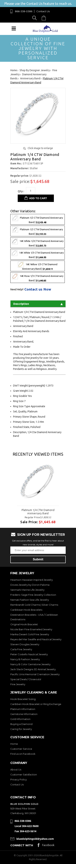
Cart (45, 18)
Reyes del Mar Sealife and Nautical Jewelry (35, 639)
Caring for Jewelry (21, 729)
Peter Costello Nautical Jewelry (29, 654)
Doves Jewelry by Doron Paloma (29, 584)
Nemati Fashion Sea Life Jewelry (29, 599)
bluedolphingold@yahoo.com (35, 839)
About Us (15, 769)
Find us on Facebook (22, 753)
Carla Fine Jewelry (21, 649)
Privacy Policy (18, 779)
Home (14, 743)
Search (35, 18)
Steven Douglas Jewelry (24, 644)
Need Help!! (16, 289)
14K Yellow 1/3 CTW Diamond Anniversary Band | (39, 266)
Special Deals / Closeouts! (25, 679)
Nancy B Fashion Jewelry (25, 659)
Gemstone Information (23, 714)
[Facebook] (46, 846)
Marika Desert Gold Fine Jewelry (29, 634)
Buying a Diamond (21, 724)
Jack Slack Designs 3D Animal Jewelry (33, 669)
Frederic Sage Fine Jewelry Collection (33, 594)
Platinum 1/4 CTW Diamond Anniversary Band (38, 512)
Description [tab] (21, 303)
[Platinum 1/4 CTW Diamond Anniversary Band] (38, 139)
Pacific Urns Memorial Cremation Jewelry (35, 674)
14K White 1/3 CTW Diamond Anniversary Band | (41, 255)
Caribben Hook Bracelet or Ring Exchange (35, 704)
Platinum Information (22, 709)
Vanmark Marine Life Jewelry (27, 589)
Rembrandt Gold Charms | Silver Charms (34, 604)
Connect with (21, 845)
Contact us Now (37, 289)
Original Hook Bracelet (24, 624)
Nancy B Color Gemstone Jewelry (30, 664)
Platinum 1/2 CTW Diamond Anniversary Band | (41, 220)
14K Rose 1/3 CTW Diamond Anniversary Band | (41, 278)
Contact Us (43, 11)
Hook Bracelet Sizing (23, 699)
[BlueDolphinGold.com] (45, 31)
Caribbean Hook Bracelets (26, 609)
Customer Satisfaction (23, 774)
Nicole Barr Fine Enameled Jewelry (31, 629)
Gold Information (20, 719)
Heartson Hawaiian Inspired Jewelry (31, 579)
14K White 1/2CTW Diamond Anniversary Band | (41, 243)
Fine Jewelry (17, 684)
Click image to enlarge (40, 148)
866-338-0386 (23, 11)
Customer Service (21, 748)
